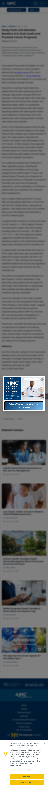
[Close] (44, 743)
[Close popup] (42, 379)
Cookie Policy (19, 765)
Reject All (26, 776)
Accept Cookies (26, 783)
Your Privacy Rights (27, 770)
